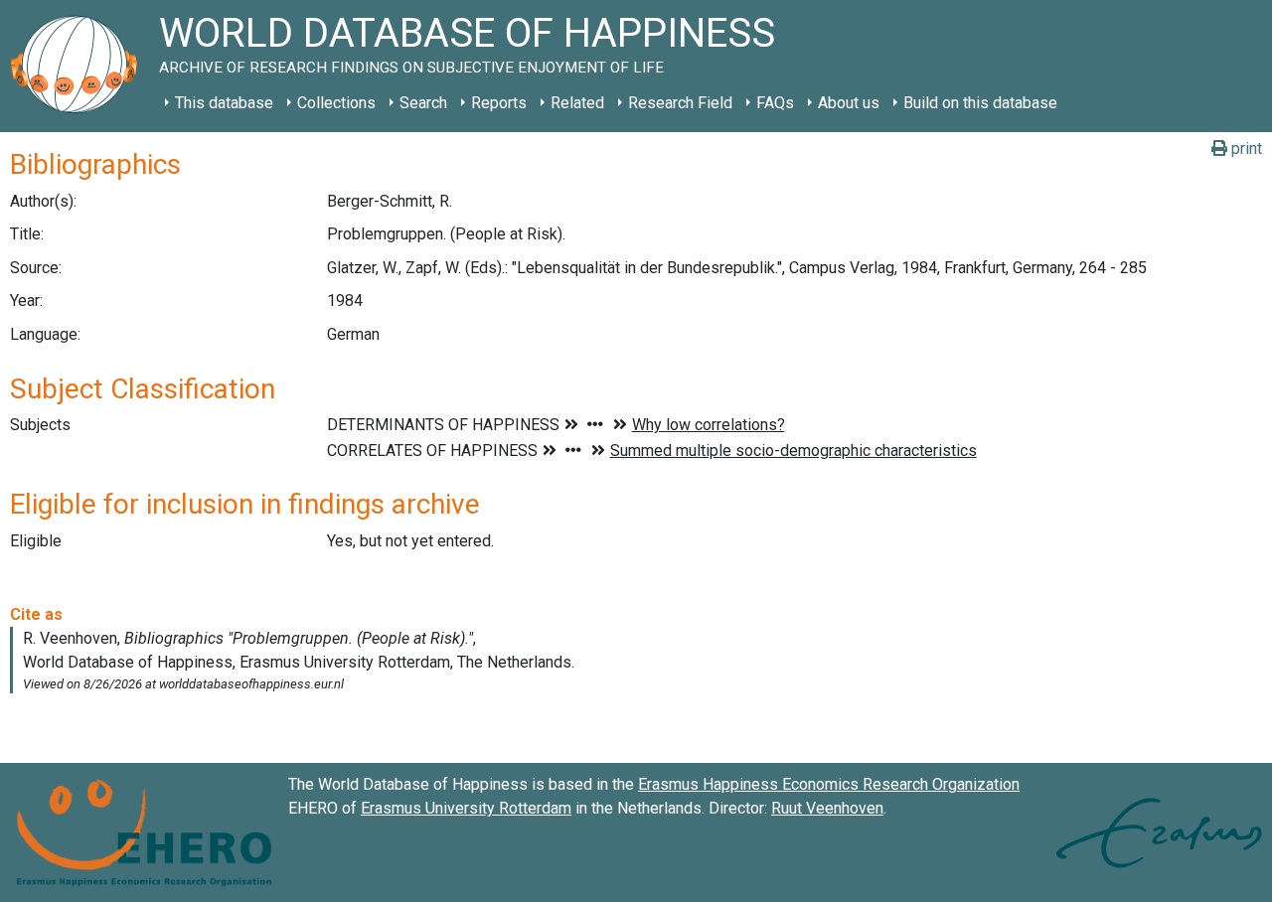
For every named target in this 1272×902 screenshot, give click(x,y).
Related (577, 102)
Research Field (680, 102)
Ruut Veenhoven (827, 808)
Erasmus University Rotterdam (466, 808)
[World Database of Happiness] (79, 66)
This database (224, 102)
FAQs (775, 102)
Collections (336, 102)
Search (423, 102)
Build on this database (980, 102)
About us (848, 102)
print (1244, 148)
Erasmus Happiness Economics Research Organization (829, 784)
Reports (499, 102)
